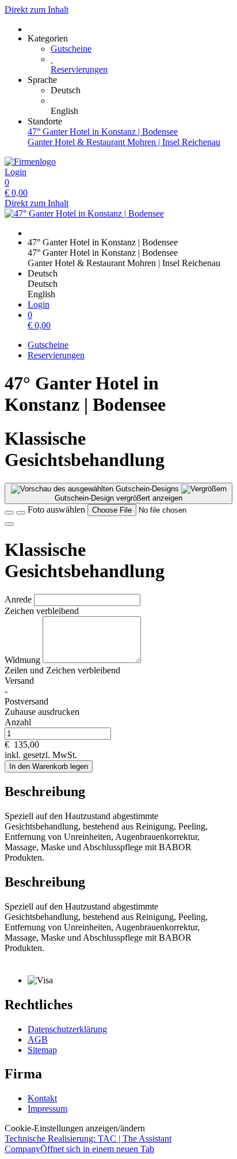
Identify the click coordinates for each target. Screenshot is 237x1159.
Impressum (47, 1108)
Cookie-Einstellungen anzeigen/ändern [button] (75, 1128)
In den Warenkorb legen (48, 766)
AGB (38, 1039)
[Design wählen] (20, 512)
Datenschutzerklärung (67, 1029)
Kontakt (42, 1098)
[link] (141, 90)
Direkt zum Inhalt (36, 9)
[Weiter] (9, 524)
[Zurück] (9, 512)
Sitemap (42, 1050)
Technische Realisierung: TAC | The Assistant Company (88, 1144)
